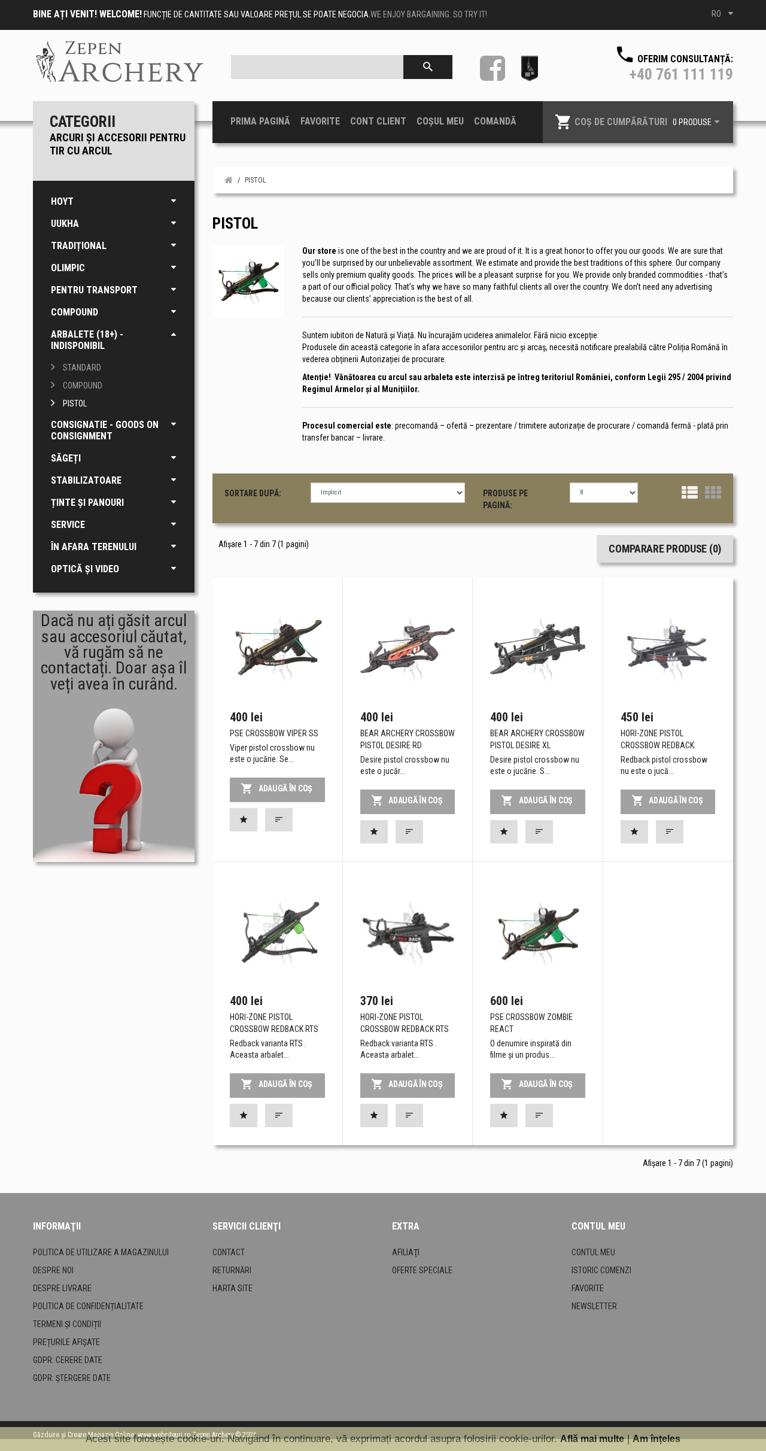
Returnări (231, 1270)
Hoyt (62, 201)
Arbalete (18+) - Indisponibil (87, 340)
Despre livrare (62, 1288)
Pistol (75, 403)
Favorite (588, 1288)
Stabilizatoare (86, 480)
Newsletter (594, 1306)
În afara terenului (93, 547)
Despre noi (53, 1270)
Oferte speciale (422, 1270)
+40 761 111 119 (681, 74)
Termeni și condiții (67, 1324)
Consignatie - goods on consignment (105, 430)
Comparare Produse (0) (665, 548)
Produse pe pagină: (505, 499)
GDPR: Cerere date (67, 1360)
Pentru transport (94, 290)
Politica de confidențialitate (88, 1306)
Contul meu (593, 1252)
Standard (82, 367)
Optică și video (85, 569)
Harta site (232, 1288)
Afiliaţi (406, 1252)
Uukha (65, 223)
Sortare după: (252, 493)
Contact (228, 1252)
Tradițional (79, 245)
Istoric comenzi (601, 1270)
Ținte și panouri (87, 502)
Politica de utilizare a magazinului (101, 1252)
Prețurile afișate (66, 1342)
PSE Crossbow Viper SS (274, 733)
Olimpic (68, 268)
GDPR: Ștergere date (72, 1378)
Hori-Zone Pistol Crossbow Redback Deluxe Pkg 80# (657, 745)
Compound (74, 312)
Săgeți (66, 458)
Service (68, 524)
